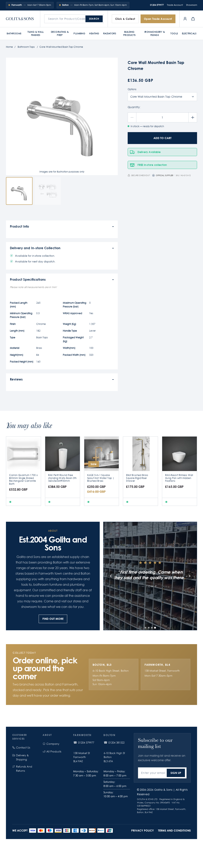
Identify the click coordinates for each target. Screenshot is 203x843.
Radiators (109, 33)
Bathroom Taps (26, 47)
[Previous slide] (111, 576)
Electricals (189, 33)
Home (9, 47)
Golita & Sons (163, 790)
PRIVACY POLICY (142, 830)
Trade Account (175, 5)
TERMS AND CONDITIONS (174, 830)
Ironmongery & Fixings (155, 33)
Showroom (191, 5)
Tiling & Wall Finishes (36, 33)
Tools (174, 33)
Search (94, 18)
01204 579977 (157, 5)
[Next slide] (189, 576)
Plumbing (79, 33)
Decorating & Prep (60, 33)
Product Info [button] (19, 226)
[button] (145, 627)
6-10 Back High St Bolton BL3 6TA (114, 757)
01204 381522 (116, 742)
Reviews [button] (16, 379)
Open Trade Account (158, 19)
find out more (52, 619)
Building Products (129, 33)
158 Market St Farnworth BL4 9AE (81, 757)
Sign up (175, 773)
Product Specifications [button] (28, 279)
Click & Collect (125, 19)
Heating (94, 33)
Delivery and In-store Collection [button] (35, 248)
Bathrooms (14, 33)
